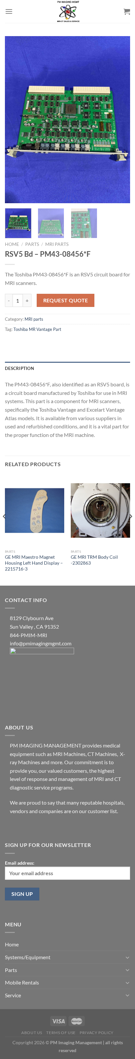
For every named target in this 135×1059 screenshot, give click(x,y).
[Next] (119, 120)
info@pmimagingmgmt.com (40, 643)
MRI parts (56, 244)
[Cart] (127, 11)
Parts (32, 244)
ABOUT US (31, 1032)
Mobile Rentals (22, 982)
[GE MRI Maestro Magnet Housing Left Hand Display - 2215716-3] (34, 510)
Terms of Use (60, 1032)
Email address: (19, 863)
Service (13, 995)
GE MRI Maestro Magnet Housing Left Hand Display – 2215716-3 (34, 562)
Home (12, 244)
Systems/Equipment (27, 957)
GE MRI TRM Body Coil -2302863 (94, 560)
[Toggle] (127, 957)
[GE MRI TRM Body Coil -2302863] (100, 510)
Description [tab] (19, 368)
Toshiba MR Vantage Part (37, 329)
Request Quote (65, 300)
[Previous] (16, 120)
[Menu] (9, 11)
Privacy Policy (97, 1032)
